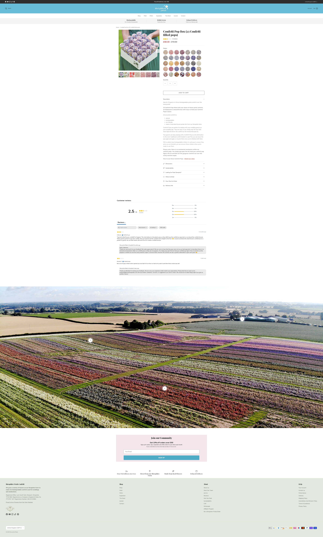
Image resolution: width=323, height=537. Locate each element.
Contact (183, 16)
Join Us (206, 493)
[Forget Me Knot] (198, 57)
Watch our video (189, 159)
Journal (176, 16)
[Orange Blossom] (176, 63)
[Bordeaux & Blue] (182, 74)
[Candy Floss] (165, 69)
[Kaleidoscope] (187, 57)
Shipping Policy (303, 498)
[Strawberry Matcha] (198, 74)
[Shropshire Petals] (161, 8)
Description (166, 99)
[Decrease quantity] (165, 83)
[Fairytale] (182, 57)
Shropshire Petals (14, 532)
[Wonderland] (198, 52)
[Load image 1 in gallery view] (139, 50)
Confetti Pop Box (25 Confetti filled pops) (130, 27)
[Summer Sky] (176, 57)
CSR (205, 503)
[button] (184, 205)
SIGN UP (161, 458)
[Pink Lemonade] (165, 52)
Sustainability (207, 501)
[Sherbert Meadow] (193, 74)
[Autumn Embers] (176, 74)
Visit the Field (208, 498)
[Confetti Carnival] (187, 74)
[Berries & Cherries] (176, 52)
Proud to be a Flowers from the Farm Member (19, 502)
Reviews (206, 496)
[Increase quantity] (175, 83)
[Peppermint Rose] (198, 69)
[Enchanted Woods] (171, 74)
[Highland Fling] (193, 57)
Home (117, 27)
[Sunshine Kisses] (171, 63)
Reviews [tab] (121, 222)
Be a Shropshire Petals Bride (212, 511)
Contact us (302, 490)
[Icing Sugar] (198, 63)
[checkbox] (163, 227)
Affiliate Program (209, 509)
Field (145, 16)
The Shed (168, 16)
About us (206, 488)
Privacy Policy (303, 506)
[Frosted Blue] (182, 69)
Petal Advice (302, 493)
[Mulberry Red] (182, 52)
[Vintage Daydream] (187, 52)
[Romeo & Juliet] (165, 74)
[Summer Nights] (193, 52)
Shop (139, 16)
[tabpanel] (161, 251)
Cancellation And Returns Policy (308, 501)
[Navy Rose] (165, 57)
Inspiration (159, 16)
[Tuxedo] (193, 63)
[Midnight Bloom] (193, 69)
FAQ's (151, 16)
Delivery (301, 496)
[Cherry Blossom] (171, 69)
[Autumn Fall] (182, 63)
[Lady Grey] (187, 69)
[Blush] (171, 52)
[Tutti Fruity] (165, 63)
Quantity (165, 80)
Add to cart (184, 93)
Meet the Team (208, 490)
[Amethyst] (176, 69)
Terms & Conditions (304, 503)
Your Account (302, 488)
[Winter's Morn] (187, 63)
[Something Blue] (171, 57)
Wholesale (207, 506)
